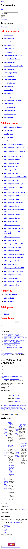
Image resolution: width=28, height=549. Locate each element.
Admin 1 (6, 379)
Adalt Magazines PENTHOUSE (14, 268)
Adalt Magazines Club (11, 173)
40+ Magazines (8, 137)
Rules (5, 529)
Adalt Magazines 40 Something (14, 144)
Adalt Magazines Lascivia (12, 225)
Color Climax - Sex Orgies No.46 (11, 424)
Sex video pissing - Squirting (13, 100)
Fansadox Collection (10, 294)
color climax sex (5, 410)
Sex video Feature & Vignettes (13, 66)
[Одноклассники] (15, 415)
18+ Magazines (8, 130)
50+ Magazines (8, 141)
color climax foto (23, 410)
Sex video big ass (9, 45)
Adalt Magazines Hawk (11, 199)
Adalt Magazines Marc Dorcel (13, 228)
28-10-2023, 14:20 (14, 379)
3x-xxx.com (4, 19)
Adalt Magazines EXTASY (12, 196)
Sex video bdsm (9, 38)
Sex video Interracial (10, 79)
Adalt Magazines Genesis (12, 218)
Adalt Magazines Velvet (11, 285)
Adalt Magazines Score (11, 278)
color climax (7, 405)
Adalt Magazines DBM (11, 180)
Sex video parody (9, 97)
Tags (5, 530)
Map (5, 532)
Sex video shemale (9, 107)
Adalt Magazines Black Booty (13, 156)
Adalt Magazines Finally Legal (13, 184)
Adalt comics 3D (9, 298)
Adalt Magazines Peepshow (12, 247)
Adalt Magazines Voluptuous (13, 281)
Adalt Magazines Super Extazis (14, 254)
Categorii (4, 27)
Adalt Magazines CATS (11, 163)
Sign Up (3, 17)
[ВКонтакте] (12, 415)
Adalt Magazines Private (11, 250)
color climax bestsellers (9, 407)
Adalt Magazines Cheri (11, 166)
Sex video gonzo (9, 76)
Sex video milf (8, 86)
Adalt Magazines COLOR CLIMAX (15, 177)
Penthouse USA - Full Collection (12, 341)
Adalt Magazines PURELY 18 (13, 271)
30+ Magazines (8, 134)
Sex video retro (8, 103)
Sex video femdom (9, 62)
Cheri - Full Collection (9, 338)
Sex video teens (8, 117)
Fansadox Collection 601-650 (11, 345)
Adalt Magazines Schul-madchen (14, 244)
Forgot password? (9, 17)
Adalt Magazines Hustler (12, 206)
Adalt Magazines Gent (11, 221)
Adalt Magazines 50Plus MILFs (14, 147)
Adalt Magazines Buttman (12, 159)
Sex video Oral (8, 90)
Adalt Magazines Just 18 (11, 264)
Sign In (2, 1)
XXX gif (6, 314)
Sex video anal (8, 35)
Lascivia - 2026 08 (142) (10, 344)
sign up (24, 509)
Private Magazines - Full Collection (12, 334)
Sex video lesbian (9, 83)
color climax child (13, 410)
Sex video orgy (8, 93)
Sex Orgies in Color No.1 (10, 447)
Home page (6, 525)
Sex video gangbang (10, 73)
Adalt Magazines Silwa (11, 240)
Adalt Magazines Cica (11, 170)
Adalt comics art (9, 301)
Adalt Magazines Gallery (12, 214)
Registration (7, 526)
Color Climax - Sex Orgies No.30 (23, 425)
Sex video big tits (9, 52)
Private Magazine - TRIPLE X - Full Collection (15, 337)
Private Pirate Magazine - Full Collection (14, 340)
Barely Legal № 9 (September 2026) (13, 347)
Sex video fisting (9, 69)
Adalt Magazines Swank (11, 261)
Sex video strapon (9, 110)
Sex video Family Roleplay (12, 59)
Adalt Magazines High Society (13, 202)
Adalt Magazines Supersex (12, 275)
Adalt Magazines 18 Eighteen (13, 127)
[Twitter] (14, 415)
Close (2, 9)
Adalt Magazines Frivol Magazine (14, 192)
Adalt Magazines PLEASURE (13, 257)
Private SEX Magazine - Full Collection (13, 336)
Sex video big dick (9, 48)
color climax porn (14, 405)
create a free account (15, 522)
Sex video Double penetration (13, 55)
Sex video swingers (10, 114)
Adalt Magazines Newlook (12, 237)
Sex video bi (7, 42)
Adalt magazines (5, 376)
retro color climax (21, 408)
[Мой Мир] (17, 415)
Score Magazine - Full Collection (12, 343)
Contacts (6, 527)
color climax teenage (11, 408)
